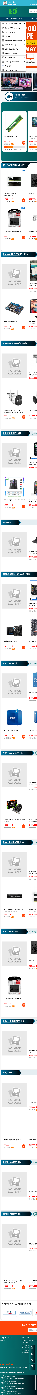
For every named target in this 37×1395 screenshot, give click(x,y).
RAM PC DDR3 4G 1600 (10, 136)
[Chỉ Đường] (32, 1367)
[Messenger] (32, 1354)
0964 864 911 (19, 1378)
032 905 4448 (16, 1393)
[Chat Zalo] (32, 1348)
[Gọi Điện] (32, 1360)
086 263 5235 (19, 1383)
